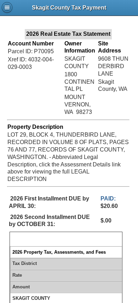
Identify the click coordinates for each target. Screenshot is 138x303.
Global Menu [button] (7, 7)
